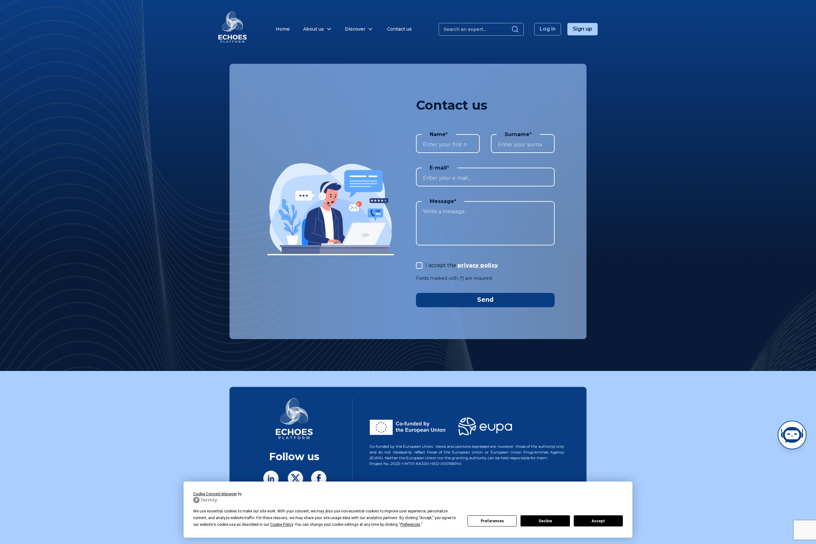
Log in (548, 29)
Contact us (399, 29)
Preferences (492, 521)
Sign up (582, 29)
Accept (598, 521)
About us (313, 29)
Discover (355, 29)
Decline (545, 521)
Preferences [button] (410, 524)
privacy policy (477, 265)
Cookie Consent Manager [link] (215, 494)
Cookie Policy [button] (281, 524)
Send (485, 299)
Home (283, 29)
